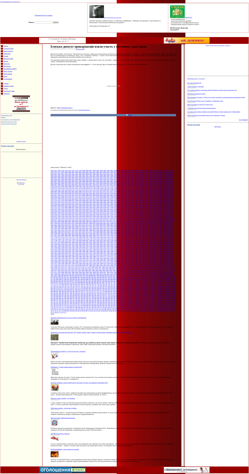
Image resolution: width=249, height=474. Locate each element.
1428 (171, 253)
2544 (66, 198)
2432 (90, 204)
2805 (132, 184)
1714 (150, 239)
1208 (83, 265)
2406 (59, 205)
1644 (150, 242)
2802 (143, 184)
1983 (66, 226)
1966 (125, 226)
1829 (115, 233)
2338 (52, 209)
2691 (164, 190)
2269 (171, 211)
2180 (115, 216)
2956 (94, 177)
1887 (157, 230)
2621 (164, 193)
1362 (157, 256)
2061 (160, 221)
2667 (125, 191)
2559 (136, 197)
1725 (111, 239)
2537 (90, 198)
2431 (94, 204)
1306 (108, 260)
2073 (118, 221)
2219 (101, 214)
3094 (101, 170)
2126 (59, 219)
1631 (73, 244)
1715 (146, 239)
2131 (164, 218)
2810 (115, 184)
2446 (164, 202)
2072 (122, 221)
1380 (94, 256)
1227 (139, 263)
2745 (97, 188)
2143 (122, 218)
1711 (160, 239)
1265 (129, 261)
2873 (139, 181)
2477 (55, 202)
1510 (129, 249)
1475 (129, 251)
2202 (160, 214)
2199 (171, 214)
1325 (164, 258)
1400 (146, 254)
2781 (94, 186)
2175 (132, 216)
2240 (150, 212)
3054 (118, 172)
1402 (139, 254)
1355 (59, 258)
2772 (125, 186)
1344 (97, 258)
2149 (101, 218)
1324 (167, 258)
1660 (94, 242)
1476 (125, 251)
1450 (94, 253)
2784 (83, 186)
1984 (62, 226)
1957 (157, 226)
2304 (171, 209)
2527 (125, 198)
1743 (171, 237)
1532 (52, 249)
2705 (115, 190)
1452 (87, 253)
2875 (132, 181)
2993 (87, 176)
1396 (160, 254)
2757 (55, 188)
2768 (139, 186)
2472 (73, 202)
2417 (143, 204)
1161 (120, 267)
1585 (111, 246)
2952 (108, 177)
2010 (94, 225)
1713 (153, 239)
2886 (94, 181)
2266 (59, 212)
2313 (139, 209)
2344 (153, 207)
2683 (69, 191)
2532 (108, 198)
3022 (108, 174)
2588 (157, 195)
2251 (111, 212)
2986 (111, 176)
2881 (111, 181)
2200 (167, 214)
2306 (164, 209)
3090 (115, 170)
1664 (80, 242)
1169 (92, 267)
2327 (90, 209)
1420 (76, 254)
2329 (83, 209)
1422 (69, 254)
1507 (139, 249)
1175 (72, 267)
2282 (125, 211)
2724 (171, 188)
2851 (94, 183)
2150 (97, 218)
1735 (76, 239)
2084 (80, 221)
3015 (132, 174)
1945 (76, 228)
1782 (157, 235)
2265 (62, 212)
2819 (83, 184)
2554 (153, 197)
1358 (171, 256)
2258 (87, 212)
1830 (111, 233)
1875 (76, 232)
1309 (97, 260)
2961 (76, 177)
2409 (171, 204)
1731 (90, 239)
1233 (118, 263)
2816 (94, 184)
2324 (101, 209)
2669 (118, 191)
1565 (59, 247)
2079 (97, 221)
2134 (153, 218)
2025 (164, 223)
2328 (87, 209)
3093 (104, 170)
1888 (153, 230)
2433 (87, 204)
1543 (136, 247)
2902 (160, 179)
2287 (108, 211)
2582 (55, 197)
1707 (52, 240)
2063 (153, 221)
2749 (83, 188)
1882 (52, 232)
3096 (94, 170)
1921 (160, 228)
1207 (87, 265)
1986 (55, 226)
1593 (83, 246)
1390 (59, 256)
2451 (146, 202)
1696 (90, 240)
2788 (69, 186)
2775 (115, 186)
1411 (108, 254)
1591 (90, 246)
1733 (83, 239)
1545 (129, 247)
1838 (83, 233)
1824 (132, 233)
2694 (153, 190)
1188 (152, 265)
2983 (122, 176)
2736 (129, 188)
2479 (171, 200)
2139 (136, 218)
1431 (160, 253)
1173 (79, 267)
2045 (94, 223)
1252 (52, 263)
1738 (66, 239)
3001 (59, 176)
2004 (115, 225)
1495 (59, 251)
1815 (164, 233)
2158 (69, 218)
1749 (150, 237)
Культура (7, 64)
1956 (160, 226)
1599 (62, 246)
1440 (129, 253)
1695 (94, 240)
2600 (115, 195)
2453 (139, 202)
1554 (97, 247)
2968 (52, 177)
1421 (73, 254)
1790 (129, 235)
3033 (69, 174)
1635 (59, 244)
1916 (55, 230)
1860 (129, 232)
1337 (122, 258)
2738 (122, 188)
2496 (111, 200)
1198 (118, 265)
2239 (153, 212)
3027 (90, 174)
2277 (143, 211)
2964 (66, 177)
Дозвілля (6, 93)
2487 (143, 200)
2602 (108, 195)
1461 (55, 253)
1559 (80, 247)
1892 (139, 230)
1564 (62, 247)
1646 (143, 242)
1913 (66, 230)
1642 (157, 242)
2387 (125, 205)
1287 (52, 261)
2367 (73, 207)
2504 (83, 200)
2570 (97, 197)
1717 (139, 239)
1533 (171, 247)
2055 (59, 223)
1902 (104, 230)
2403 (69, 205)
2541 (76, 198)
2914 (118, 179)
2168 (157, 216)
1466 (160, 251)
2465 (97, 202)
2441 (59, 204)
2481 (164, 200)
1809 (62, 235)
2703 (122, 190)
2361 (94, 207)
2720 (62, 190)
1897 (122, 230)
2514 (171, 198)
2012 (87, 225)
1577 (139, 246)
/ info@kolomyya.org (16, 1)
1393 (171, 254)
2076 (108, 221)
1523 (83, 249)
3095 (97, 170)
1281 (73, 261)
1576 (143, 246)
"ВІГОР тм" (188, 17)
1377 (104, 256)
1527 (69, 249)
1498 (171, 249)
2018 (66, 225)
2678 (87, 191)
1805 (76, 235)
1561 (73, 247)
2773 (122, 186)
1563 (66, 247)
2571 (94, 197)
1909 (80, 230)
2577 (73, 197)
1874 (80, 232)
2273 (157, 211)
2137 (143, 218)
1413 (101, 254)
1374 (115, 256)
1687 (122, 240)
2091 (55, 221)
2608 (87, 195)
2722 (55, 190)
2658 (157, 191)
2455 (132, 202)
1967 (122, 226)
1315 (76, 260)
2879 (118, 181)
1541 (143, 247)
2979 (136, 176)
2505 (80, 200)
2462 (108, 202)
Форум (6, 46)
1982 (69, 226)
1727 (104, 239)
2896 (59, 181)
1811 (55, 235)
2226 (76, 214)
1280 (76, 261)
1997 (139, 225)
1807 (69, 235)
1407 (122, 254)
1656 (108, 242)
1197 (121, 265)
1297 (139, 260)
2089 (62, 221)
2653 (52, 193)
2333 (69, 209)
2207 (143, 214)
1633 (66, 244)
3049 (136, 172)
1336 (125, 258)
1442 (122, 253)
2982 (125, 176)
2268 (52, 212)
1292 (157, 260)
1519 (97, 249)
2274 (153, 211)
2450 (150, 202)
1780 (164, 235)
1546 (125, 247)
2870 (150, 181)
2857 (73, 183)
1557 (87, 247)
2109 (117, 219)
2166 (164, 216)
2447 (160, 202)
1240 (94, 263)
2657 (160, 191)
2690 (167, 190)
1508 (136, 249)
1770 (76, 237)
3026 (94, 174)
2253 (104, 212)
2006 (108, 225)
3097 (90, 170)
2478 (52, 202)
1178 (62, 267)
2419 (136, 204)
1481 (108, 251)
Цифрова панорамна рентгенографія (112, 17)
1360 (164, 256)
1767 (87, 237)
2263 (69, 212)
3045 (150, 172)
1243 (83, 263)
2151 (94, 218)
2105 (131, 219)
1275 (94, 261)
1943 (83, 228)
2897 (55, 181)
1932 (122, 228)
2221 (94, 214)
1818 (153, 233)
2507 (73, 200)
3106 (59, 170)
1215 (59, 265)
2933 (52, 179)
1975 (94, 226)
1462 (52, 253)
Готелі (6, 88)
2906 (146, 179)
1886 (160, 230)
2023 (171, 223)
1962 (139, 226)
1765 (94, 237)
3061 (94, 172)
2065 (146, 221)
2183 (104, 216)
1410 (111, 254)
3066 (76, 172)
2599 (118, 195)
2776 (111, 186)
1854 (150, 232)
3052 (125, 172)
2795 (167, 184)
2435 (80, 204)
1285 (59, 261)
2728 (157, 188)
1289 (167, 260)
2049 (80, 223)
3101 (76, 170)
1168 (96, 267)
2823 (69, 184)
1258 (153, 261)
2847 (108, 183)
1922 (157, 228)
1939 (97, 228)
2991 (94, 176)
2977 (143, 176)
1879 (62, 232)
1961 (143, 226)
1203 (101, 265)
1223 (153, 263)
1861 (125, 232)
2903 (157, 179)
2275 (150, 211)
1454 (80, 253)
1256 (160, 261)
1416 (90, 254)
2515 (167, 198)
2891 (76, 181)
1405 (129, 254)
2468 (87, 202)
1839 (80, 233)
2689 (171, 190)
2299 (66, 211)
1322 (52, 260)
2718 (69, 190)
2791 (59, 186)
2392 (108, 205)
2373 (52, 207)
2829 (171, 183)
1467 (157, 251)
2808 (122, 184)
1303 (118, 260)
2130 (167, 218)
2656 (164, 191)
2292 (90, 211)
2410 (167, 204)
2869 (153, 181)
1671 (55, 242)
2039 (115, 223)
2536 (94, 198)
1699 (80, 240)
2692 (160, 190)
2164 (171, 216)
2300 (62, 211)
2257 (90, 212)
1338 (118, 258)
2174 (136, 216)
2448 (157, 202)
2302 (55, 211)
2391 (111, 205)
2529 (118, 198)
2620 (167, 193)
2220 (97, 214)
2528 (122, 198)
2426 (111, 204)
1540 (146, 247)
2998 (69, 176)
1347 (87, 258)
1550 (111, 247)
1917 (52, 230)
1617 (122, 244)
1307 (104, 260)
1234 (115, 263)
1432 (157, 253)
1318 (66, 260)
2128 (52, 219)
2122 (73, 219)
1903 (101, 230)
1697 (87, 240)
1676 (160, 240)
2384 (136, 205)
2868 (157, 181)
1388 (66, 256)
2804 (136, 184)
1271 (108, 261)
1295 (146, 260)
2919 (101, 179)
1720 (129, 239)
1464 (167, 251)
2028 (153, 223)
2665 (132, 191)
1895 (129, 230)
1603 (171, 244)
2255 (97, 212)
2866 (164, 181)
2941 (146, 177)
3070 (62, 172)
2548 (52, 198)
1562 (69, 247)
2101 (145, 219)
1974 (97, 226)
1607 (157, 244)
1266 (125, 261)
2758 (52, 188)
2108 (121, 219)
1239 (97, 263)
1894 (132, 230)
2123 (69, 219)
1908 (83, 230)
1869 (97, 232)
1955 (164, 226)
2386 (129, 205)
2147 (108, 218)
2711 (94, 190)
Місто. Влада (8, 71)
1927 (139, 228)
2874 (136, 181)
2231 (59, 214)
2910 (132, 179)
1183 (169, 265)
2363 (87, 207)
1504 (150, 249)
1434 (150, 253)
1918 (171, 228)
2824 (66, 184)
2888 (87, 181)
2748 (87, 188)
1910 (76, 230)
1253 (171, 261)
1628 (83, 244)
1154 (144, 267)
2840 (132, 183)
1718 (136, 239)
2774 (118, 186)
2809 (118, 184)
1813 (171, 233)
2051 (73, 223)
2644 (83, 193)
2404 (66, 205)
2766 (146, 186)
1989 (167, 225)
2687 (55, 191)
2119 (83, 219)
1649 (132, 242)
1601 (55, 246)
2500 (97, 200)
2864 (171, 181)
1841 (73, 233)
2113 (104, 219)
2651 (59, 193)
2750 (80, 188)
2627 (143, 193)
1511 (125, 249)
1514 (115, 249)
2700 (132, 190)
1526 (73, 249)
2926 (76, 179)
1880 (59, 232)
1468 (153, 251)
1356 (55, 258)
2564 (118, 197)
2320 (115, 209)
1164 (109, 267)
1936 (108, 228)
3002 (55, 176)
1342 (104, 258)
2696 (146, 190)
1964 (132, 226)
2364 (83, 207)
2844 (118, 183)
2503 (87, 200)
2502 (90, 200)
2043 (101, 223)
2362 (90, 207)
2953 (104, 177)
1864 (115, 232)
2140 (132, 218)
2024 (167, 223)
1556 (90, 247)
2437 (73, 204)
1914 (62, 230)
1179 (58, 267)
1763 (101, 237)
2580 (62, 197)
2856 (76, 183)
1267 (122, 261)
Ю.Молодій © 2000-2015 (21, 179)
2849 (101, 183)
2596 (129, 195)
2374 (171, 205)
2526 (129, 198)
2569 (101, 197)
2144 (118, 218)
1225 (146, 263)
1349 (80, 258)
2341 (164, 207)
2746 (94, 188)
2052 (69, 223)
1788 (136, 235)
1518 (101, 249)
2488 (139, 200)
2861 (59, 183)
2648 (69, 193)
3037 (55, 174)
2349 (136, 207)
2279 (136, 211)
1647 (139, 242)
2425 (115, 204)
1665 (76, 242)
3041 (164, 172)
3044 (153, 172)
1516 (108, 249)
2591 (146, 195)
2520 (150, 198)
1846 (55, 233)
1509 (132, 249)
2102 (142, 219)
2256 (94, 212)
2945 (132, 177)
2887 (90, 181)
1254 (167, 261)
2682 (73, 191)
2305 (167, 209)
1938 (101, 228)
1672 (52, 242)
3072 (55, 172)
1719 (132, 239)
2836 (146, 183)
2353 (122, 207)
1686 (125, 240)
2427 (108, 204)
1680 (146, 240)
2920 (97, 179)
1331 (143, 258)
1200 (111, 265)
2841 (129, 183)
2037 (122, 223)
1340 (111, 258)
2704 (118, 190)
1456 (73, 253)
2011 (90, 225)
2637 (108, 193)
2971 (164, 176)
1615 (129, 244)
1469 (150, 251)
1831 (108, 233)
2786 (76, 186)
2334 (66, 209)
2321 (111, 209)
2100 (149, 219)
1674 (167, 240)
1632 (69, 244)
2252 (108, 212)
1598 (66, 246)
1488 (83, 251)
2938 (157, 177)
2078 (101, 221)
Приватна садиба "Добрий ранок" (9, 123)
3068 (69, 172)
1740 (59, 239)
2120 (80, 219)
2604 (101, 195)
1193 (135, 265)
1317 (69, 260)
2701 (129, 190)
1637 (52, 244)
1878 (66, 232)
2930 (62, 179)
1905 (94, 230)
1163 (113, 267)
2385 (132, 205)
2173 (139, 216)
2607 (90, 195)
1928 (136, 228)
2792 (55, 186)
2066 (143, 221)
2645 (80, 193)
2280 (132, 211)
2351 (129, 207)
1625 (94, 244)
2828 (52, 184)
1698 (83, 240)
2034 (132, 223)
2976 (146, 176)
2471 (76, 202)
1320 (59, 260)
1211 (73, 265)
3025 (97, 174)
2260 (80, 212)
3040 (167, 172)
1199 (115, 265)
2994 (83, 176)
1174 (75, 267)
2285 (115, 211)
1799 (97, 235)
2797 (160, 184)
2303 (52, 211)
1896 (125, 230)
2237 (160, 212)
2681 (76, 191)
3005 (167, 174)
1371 (125, 256)
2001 (125, 225)
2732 (143, 188)
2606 (94, 195)
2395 (97, 205)
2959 (83, 177)
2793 (52, 186)
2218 (104, 214)
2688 (52, 191)
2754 (66, 188)
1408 (118, 254)
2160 (62, 218)
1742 (52, 239)
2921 (94, 179)
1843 (66, 233)
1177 (65, 267)
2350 (132, 207)
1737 (69, 239)
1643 (153, 242)
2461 (111, 202)
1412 (104, 254)
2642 (90, 193)
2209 (136, 214)
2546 (59, 198)
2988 (104, 176)
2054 (62, 223)
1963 (136, 226)
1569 (167, 246)
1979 (80, 226)
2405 (62, 205)
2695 (150, 190)
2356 (111, 207)
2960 (80, 177)
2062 (157, 221)
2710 (97, 190)
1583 (118, 246)
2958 (87, 177)
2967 (55, 177)
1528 (66, 249)
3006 (164, 174)
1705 (59, 240)
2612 (73, 195)
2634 (118, 193)
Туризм (6, 83)
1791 (125, 235)
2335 (62, 209)
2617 (55, 195)
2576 (76, 197)
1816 (160, 233)
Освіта (6, 61)
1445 (111, 253)
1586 (108, 246)
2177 (125, 216)
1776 (55, 237)
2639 (101, 193)
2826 (59, 184)
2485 (150, 200)
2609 (83, 195)
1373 (118, 256)
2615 (62, 195)
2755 (62, 188)
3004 (171, 174)
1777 (52, 237)
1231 (125, 263)
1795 (111, 235)
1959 (150, 226)
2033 (136, 223)
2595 (132, 195)
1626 (90, 244)
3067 (73, 172)
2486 (146, 200)
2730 (150, 188)
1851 (160, 232)
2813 (104, 184)
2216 (111, 214)
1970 (111, 226)
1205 (94, 265)
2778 (104, 186)
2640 (97, 193)
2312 (143, 209)
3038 (52, 174)
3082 (143, 170)
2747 (90, 188)
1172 (82, 267)
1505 (146, 249)
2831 (164, 183)
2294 (83, 211)
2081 (90, 221)
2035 (129, 223)
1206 (90, 265)
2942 (143, 177)
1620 (111, 244)
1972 (104, 226)
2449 (153, 202)
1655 (111, 242)
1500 (164, 249)
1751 (143, 237)
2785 (80, 186)
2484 (153, 200)
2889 (83, 181)
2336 (59, 209)
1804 (80, 235)
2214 (118, 214)
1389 (62, 256)
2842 (125, 183)
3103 (69, 170)
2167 (160, 216)
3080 (150, 170)
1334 (132, 258)
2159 (66, 218)
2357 (108, 207)
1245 (76, 263)
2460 (115, 202)
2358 (104, 207)
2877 (125, 181)
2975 (150, 176)
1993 (153, 225)
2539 (83, 198)
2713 (87, 190)
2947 (125, 177)
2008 (101, 225)
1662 (87, 242)
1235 (111, 263)
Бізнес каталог (8, 51)
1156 (137, 267)
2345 (150, 207)
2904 (153, 179)
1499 (167, 249)
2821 (76, 184)
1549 (115, 247)
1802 (87, 235)
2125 (62, 219)
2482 (160, 200)
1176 (69, 267)
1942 (87, 228)
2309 (153, 209)
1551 (108, 247)
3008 (157, 174)
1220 (164, 263)
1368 (136, 256)
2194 (66, 216)
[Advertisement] (7, 164)
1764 (97, 237)
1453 (83, 253)
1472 (139, 251)
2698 (139, 190)
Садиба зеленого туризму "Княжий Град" (10, 119)
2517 (160, 198)
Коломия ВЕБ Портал (84, 110)
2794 (171, 184)
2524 (136, 198)
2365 (80, 207)
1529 (62, 249)
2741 (111, 188)
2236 (164, 212)
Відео (5, 76)
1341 (108, 258)
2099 (152, 219)
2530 (115, 198)
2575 (80, 197)
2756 (59, 188)
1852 (157, 232)
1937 (104, 228)
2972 (160, 176)
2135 (150, 218)
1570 (164, 246)
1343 (101, 258)
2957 (90, 177)
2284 (118, 211)
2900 (167, 179)
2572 (90, 197)
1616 (125, 244)
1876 (73, 232)
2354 (118, 207)
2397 (90, 205)
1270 (111, 261)
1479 (115, 251)
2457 (125, 202)
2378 (157, 205)
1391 (55, 256)
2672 (108, 191)
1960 (146, 226)
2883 (104, 181)
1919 (167, 228)
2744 (101, 188)
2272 (160, 211)
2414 (153, 204)
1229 (132, 263)
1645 (146, 242)
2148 (104, 218)
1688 (118, 240)
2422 (125, 204)
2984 (118, 176)
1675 (164, 240)
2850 (97, 183)
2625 (150, 193)
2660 (150, 191)
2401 (76, 205)
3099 (83, 170)
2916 (111, 179)
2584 (171, 195)
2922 (90, 179)
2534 (101, 198)
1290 (164, 260)
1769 (80, 237)
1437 (139, 253)
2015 (76, 225)
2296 (76, 211)
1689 (115, 240)
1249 (62, 263)
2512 (55, 200)
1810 (59, 235)
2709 (101, 190)
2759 (171, 186)
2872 (143, 181)
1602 (52, 246)
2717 (73, 190)
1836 (90, 233)
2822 (73, 184)
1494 (62, 251)
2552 (160, 197)
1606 (160, 244)
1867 (104, 232)
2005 (111, 225)
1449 (97, 253)
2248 (122, 212)
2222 (90, 214)
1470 (146, 251)
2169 (153, 216)
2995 (80, 176)
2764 (153, 186)
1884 (167, 230)
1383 (83, 256)
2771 (129, 186)
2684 (66, 191)
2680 (80, 191)
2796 (164, 184)
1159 (126, 267)
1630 (76, 244)
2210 (132, 214)
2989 (101, 176)
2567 (108, 197)
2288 (104, 211)
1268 (118, 261)
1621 (108, 244)
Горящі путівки (9, 86)
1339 (115, 258)
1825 (129, 233)
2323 (104, 209)
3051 (129, 172)
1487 (87, 251)
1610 (146, 244)
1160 (123, 267)
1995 (146, 225)
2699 (136, 190)
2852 (90, 183)
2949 (118, 177)
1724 (115, 239)
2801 (146, 184)
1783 (153, 235)
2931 (59, 179)
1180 (55, 267)
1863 (118, 232)
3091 (111, 170)
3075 (167, 170)
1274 (97, 261)
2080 (94, 221)
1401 (143, 254)
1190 (145, 265)
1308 (101, 260)
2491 (129, 200)
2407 (55, 205)
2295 (80, 211)
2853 (87, 183)
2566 (111, 197)
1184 (166, 265)
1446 (108, 253)
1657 (104, 242)
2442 (55, 204)
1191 (142, 265)
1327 (157, 258)
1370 (129, 256)
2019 (62, 225)
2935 (167, 177)
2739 (118, 188)
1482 (104, 251)
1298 (136, 260)
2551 (164, 197)
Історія (6, 56)
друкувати (81, 49)
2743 (104, 188)
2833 (157, 183)
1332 (139, 258)
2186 (94, 216)
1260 (146, 261)
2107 (124, 219)
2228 (69, 214)
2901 (164, 179)
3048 (139, 172)
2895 (62, 181)
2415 (150, 204)
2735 (132, 188)
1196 (125, 265)
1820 (146, 233)
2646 (76, 193)
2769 (136, 186)
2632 (125, 193)
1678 (153, 240)
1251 (55, 263)
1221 (160, 263)
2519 (153, 198)
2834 (153, 183)
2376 (164, 205)
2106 (128, 219)
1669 (62, 242)
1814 (167, 233)
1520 (94, 249)
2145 (115, 218)
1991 (160, 225)
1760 (111, 237)
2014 (80, 225)
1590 (94, 246)
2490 (132, 200)
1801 (90, 235)
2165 (167, 216)
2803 (139, 184)
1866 (108, 232)
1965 (129, 226)
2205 (150, 214)
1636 (55, 244)
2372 (55, 207)
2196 (59, 216)
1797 (104, 235)
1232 (122, 263)
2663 (139, 191)
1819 (150, 233)
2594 (136, 195)
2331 (76, 209)
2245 (132, 212)
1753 (136, 237)
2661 (146, 191)
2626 (146, 193)
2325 (97, 209)
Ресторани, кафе (9, 91)
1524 (80, 249)
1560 (76, 247)
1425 (59, 254)
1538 (153, 247)
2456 (129, 202)
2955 (97, 177)
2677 (90, 191)
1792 (122, 235)
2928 (69, 179)
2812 (108, 184)
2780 (97, 186)
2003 (118, 225)
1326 (160, 258)
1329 (150, 258)
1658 (101, 242)
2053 (66, 223)
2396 (94, 205)
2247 (125, 212)
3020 (115, 174)
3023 (104, 174)
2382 (143, 205)
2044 (97, 223)
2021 (55, 225)
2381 (146, 205)
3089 (118, 170)
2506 (76, 200)
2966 (59, 177)
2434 (83, 204)
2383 (139, 205)
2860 (62, 183)
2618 (52, 195)
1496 (55, 251)
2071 (125, 221)
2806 (129, 184)
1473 (136, 251)
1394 (167, 254)
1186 (159, 265)
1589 (97, 246)
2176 (129, 216)
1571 (160, 246)
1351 (73, 258)
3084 (136, 170)
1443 (118, 253)
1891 (143, 230)
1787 (139, 235)
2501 (94, 200)
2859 (66, 183)
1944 (80, 228)
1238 (101, 263)
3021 (111, 174)
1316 (73, 260)
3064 (83, 172)
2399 (83, 205)
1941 (90, 228)
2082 (87, 221)
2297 (73, 211)
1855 (146, 232)
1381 (90, 256)
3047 (143, 172)
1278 (83, 261)
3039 (171, 172)
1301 (125, 260)
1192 (138, 265)
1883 (171, 230)
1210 (76, 265)
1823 (136, 233)
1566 (55, 247)
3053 (122, 172)
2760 (167, 186)
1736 (73, 239)
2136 (146, 218)
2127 (55, 219)
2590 (150, 195)
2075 (111, 221)
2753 (69, 188)
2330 (80, 209)
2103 (138, 219)
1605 (164, 244)
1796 (108, 235)
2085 (76, 221)
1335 (129, 258)
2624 (153, 193)
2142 (125, 218)
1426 (55, 254)
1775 (59, 237)
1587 (104, 246)
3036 (59, 174)
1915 (59, 230)
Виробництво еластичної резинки (9, 121)
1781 (160, 235)
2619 (171, 193)
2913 (122, 179)
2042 (104, 223)
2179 (118, 216)
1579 (132, 246)
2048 (83, 223)
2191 (76, 216)
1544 (132, 247)
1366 (143, 256)
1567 (52, 247)
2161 (59, 218)
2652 (55, 193)
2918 (104, 179)
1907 (87, 230)
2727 (160, 188)
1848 (171, 232)
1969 (115, 226)
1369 (132, 256)
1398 (153, 254)
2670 (115, 191)
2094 (170, 219)
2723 (52, 190)
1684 (132, 240)
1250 (59, 263)
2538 (87, 198)
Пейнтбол (3, 117)
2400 (80, 205)
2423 (122, 204)
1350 (76, 258)
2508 (69, 200)
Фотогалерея (8, 74)
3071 (59, 172)
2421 (129, 204)
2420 (132, 204)
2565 (115, 197)
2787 (73, 186)
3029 (83, 174)
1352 (69, 258)
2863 (52, 183)
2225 (80, 214)
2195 (62, 216)
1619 (115, 244)
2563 (122, 197)
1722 (122, 239)
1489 (80, 251)
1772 (69, 237)
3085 (132, 170)
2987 (108, 176)
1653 (118, 242)
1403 (136, 254)
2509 (66, 200)
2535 (97, 198)
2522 (143, 198)
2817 (90, 184)
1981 (73, 226)
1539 (150, 247)
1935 (111, 228)
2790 (62, 186)
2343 (157, 207)
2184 (101, 216)
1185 (162, 265)
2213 (122, 214)
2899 (171, 179)
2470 (80, 202)
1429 (167, 253)
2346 (146, 207)
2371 (59, 207)
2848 (104, 183)
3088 (122, 170)
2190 (80, 216)
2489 (136, 200)
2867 (160, 181)
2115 (97, 219)
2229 (66, 214)
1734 (80, 239)
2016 (73, 225)
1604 (167, 244)
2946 (129, 177)
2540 (80, 198)
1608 (153, 244)
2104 (135, 219)
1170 (89, 267)
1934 (115, 228)
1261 (143, 261)
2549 (171, 197)
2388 (122, 205)
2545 (62, 198)
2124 (66, 219)
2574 (83, 197)
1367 (139, 256)
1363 (153, 256)
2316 (129, 209)
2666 (129, 191)
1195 (128, 265)
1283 (66, 261)
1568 (171, 246)
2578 (69, 197)
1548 (118, 247)
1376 (108, 256)
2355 (115, 207)
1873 (83, 232)
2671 (111, 191)
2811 (111, 184)
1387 (69, 256)
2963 (69, 177)
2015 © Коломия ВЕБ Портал (6, 1)
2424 (118, 204)
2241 (146, 212)
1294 (150, 260)
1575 (146, 246)
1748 (153, 237)
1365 (146, 256)
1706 (55, 240)
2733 (139, 188)
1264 (132, 261)
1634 (62, 244)
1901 (108, 230)
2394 (101, 205)
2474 (66, 202)
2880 (115, 181)
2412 (160, 204)
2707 (108, 190)
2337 (55, 209)
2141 (129, 218)
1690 (111, 240)
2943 (139, 177)
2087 (69, 221)
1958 (153, 226)
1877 (69, 232)
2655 (167, 191)
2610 (80, 195)
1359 (167, 256)
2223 (87, 214)
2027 (157, 223)
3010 (150, 174)
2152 (90, 218)
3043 (157, 172)
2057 (52, 223)
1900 (111, 230)
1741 (55, 239)
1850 (164, 232)
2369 (66, 207)
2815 (97, 184)
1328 (153, 258)
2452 (143, 202)
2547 (55, 198)
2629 (136, 193)
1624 (97, 244)
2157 (73, 218)
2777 (108, 186)
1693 (101, 240)
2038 (118, 223)
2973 (157, 176)
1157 (133, 267)
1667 (69, 242)
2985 (115, 176)
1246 (73, 263)
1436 (143, 253)
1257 (157, 261)
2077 (104, 221)
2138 (139, 218)
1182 (172, 265)
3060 (97, 172)
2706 (111, 190)
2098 (156, 219)
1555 (94, 247)
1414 (97, 254)
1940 (94, 228)
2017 (69, 225)
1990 (164, 225)
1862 (122, 232)
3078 (157, 170)
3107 (55, 170)
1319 (62, 260)
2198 (52, 216)
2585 (167, 195)
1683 (136, 240)
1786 (143, 235)
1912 (69, 230)
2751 (76, 188)
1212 (69, 265)
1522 (87, 249)
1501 (160, 249)
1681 (143, 240)
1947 (69, 228)
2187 (90, 216)
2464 (101, 202)
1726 (108, 239)
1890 (146, 230)
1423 (66, 254)
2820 (80, 184)
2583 (52, 197)
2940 (150, 177)
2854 (83, 183)
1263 (136, 261)
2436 (76, 204)
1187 (155, 265)
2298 (69, 211)
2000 (129, 225)
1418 (83, 254)
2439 (66, 204)
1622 (104, 244)
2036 (125, 223)
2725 (167, 188)
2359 (101, 207)
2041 (108, 223)
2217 (108, 214)
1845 (59, 233)
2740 (115, 188)
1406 (125, 254)
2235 (167, 212)
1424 (62, 254)
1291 (160, 260)
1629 (80, 244)
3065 (80, 172)
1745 (164, 237)
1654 (115, 242)
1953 (171, 226)
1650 (129, 242)
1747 (157, 237)
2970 (167, 176)
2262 (73, 212)
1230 (129, 263)
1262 (139, 261)
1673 (171, 240)
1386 (73, 256)
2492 (125, 200)
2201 (164, 214)
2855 (80, 183)
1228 (136, 263)
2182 (108, 216)
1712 (157, 239)
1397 (157, 254)
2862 (55, 183)
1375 (111, 256)
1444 (115, 253)
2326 (94, 209)
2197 (55, 216)
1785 (146, 235)
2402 (73, 205)
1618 (118, 244)
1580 (129, 246)
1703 (66, 240)
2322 (108, 209)
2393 (104, 205)
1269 (115, 261)
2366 (76, 207)
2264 (66, 212)
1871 (90, 232)
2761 (164, 186)
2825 (62, 184)
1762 (104, 237)
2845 (115, 183)
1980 (76, 226)
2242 (143, 212)
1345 (94, 258)
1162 (116, 267)
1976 (90, 226)
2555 (150, 197)
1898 (118, 230)
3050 (132, 172)
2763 (157, 186)
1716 (143, 239)
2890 (80, 181)
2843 (122, 183)
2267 (55, 212)
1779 (167, 235)
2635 (115, 193)
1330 (146, 258)
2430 (97, 204)
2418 (139, 204)
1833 (101, 233)
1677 (157, 240)
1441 (125, 253)
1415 (94, 254)
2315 (132, 209)
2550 (167, 197)
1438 (136, 253)
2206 (146, 214)
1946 (73, 228)
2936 (164, 177)
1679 (150, 240)
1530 (59, 249)
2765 (150, 186)
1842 (69, 233)
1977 (87, 226)
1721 (125, 239)
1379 (97, 256)
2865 (167, 181)
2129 (171, 218)
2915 (115, 179)
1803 (83, 235)
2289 (101, 211)
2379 (153, 205)
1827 (122, 233)
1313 (83, 260)
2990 (97, 176)
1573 (153, 246)
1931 (125, 228)
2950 (115, 177)
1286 (55, 261)
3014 (136, 174)
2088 (66, 221)
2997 (73, 176)
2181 (111, 216)
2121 (76, 219)
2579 (66, 197)
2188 (87, 216)
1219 (167, 263)
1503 (153, 249)
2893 (69, 181)
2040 (111, 223)
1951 (55, 228)
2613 (69, 195)
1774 (62, 237)
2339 (171, 207)
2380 (150, 205)
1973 (101, 226)
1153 (147, 267)
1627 (87, 244)
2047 (87, 223)
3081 (146, 170)
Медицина (7, 66)
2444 (171, 202)
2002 (122, 225)
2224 (83, 214)
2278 (139, 211)
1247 (69, 263)
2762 (160, 186)
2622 (160, 193)
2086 (73, 221)
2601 (111, 195)
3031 (76, 174)
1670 (59, 242)
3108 (52, 170)
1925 (146, 228)
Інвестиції (7, 53)
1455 (76, 253)
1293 (153, 260)
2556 (146, 197)
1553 (101, 247)
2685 (62, 191)
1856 (143, 232)
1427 (52, 254)
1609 (150, 244)
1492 (69, 251)
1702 (69, 240)
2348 (139, 207)
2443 (52, 204)
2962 (73, 177)
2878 (122, 181)
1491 (73, 251)
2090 (59, 221)
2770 (132, 186)
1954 (167, 226)
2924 (83, 179)
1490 (76, 251)
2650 (62, 193)
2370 (62, 207)
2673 (104, 191)
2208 (139, 214)
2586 (164, 195)
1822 (139, 233)
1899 (115, 230)
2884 (101, 181)
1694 (97, 240)
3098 (87, 170)
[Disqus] (113, 140)
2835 (150, 183)
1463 (171, 251)
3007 (160, 174)
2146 (111, 218)
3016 (129, 174)
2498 (104, 200)
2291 (94, 211)
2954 (101, 177)
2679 (83, 191)
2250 (115, 212)
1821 (143, 233)
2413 (157, 204)
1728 (101, 239)
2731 (146, 188)
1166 (103, 267)
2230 (62, 214)
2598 (122, 195)
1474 (132, 251)
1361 (160, 256)
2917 (108, 179)
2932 (55, 179)
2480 (167, 200)
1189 (149, 265)
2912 (125, 179)
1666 (73, 242)
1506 (143, 249)
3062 (90, 172)
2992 (90, 176)
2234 (171, 212)
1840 (76, 233)
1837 (87, 233)
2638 (104, 193)
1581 (125, 246)
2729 (153, 188)
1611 (143, 244)
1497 (52, 251)
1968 (118, 226)
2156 (76, 218)
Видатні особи (8, 59)
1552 (104, 247)
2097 (159, 219)
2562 (125, 197)
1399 (150, 254)
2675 (97, 191)
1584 (115, 246)
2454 (136, 202)
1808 (66, 235)
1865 (111, 232)
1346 (90, 258)
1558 (83, 247)
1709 (167, 239)
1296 (143, 260)
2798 (157, 184)
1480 (111, 251)
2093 (173, 219)
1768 (83, 237)
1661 (90, 242)
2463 (104, 202)
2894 (66, 181)
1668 (66, 242)
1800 (94, 235)
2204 (153, 214)
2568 (104, 197)
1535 (164, 247)
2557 (143, 197)
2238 (157, 212)
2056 (55, 223)
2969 (171, 176)
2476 (59, 202)
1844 (62, 233)
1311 (90, 260)
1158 (130, 267)
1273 (101, 261)
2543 (69, 198)
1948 (66, 228)
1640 (164, 242)
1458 (66, 253)
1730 (94, 239)
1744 (167, 237)
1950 (59, 228)
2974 (153, 176)
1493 (66, 251)
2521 (146, 198)
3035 (62, 174)
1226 (143, 263)
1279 (80, 261)
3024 (101, 174)
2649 (66, 193)
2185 (97, 216)
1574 (150, 246)
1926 (143, 228)
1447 (104, 253)
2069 (132, 221)
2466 (94, 202)
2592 (143, 195)
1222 (157, 263)
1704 (62, 240)
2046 (90, 223)
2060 (164, 221)
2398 (87, 205)
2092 (52, 221)
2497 (108, 200)
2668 (122, 191)
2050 (76, 223)
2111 (110, 219)
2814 (101, 184)
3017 (125, 174)
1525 (76, 249)
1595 (76, 246)
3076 (164, 170)
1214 (62, 265)
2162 (55, 218)
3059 (101, 172)
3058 (104, 172)
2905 (150, 179)
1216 (55, 265)
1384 (80, 256)
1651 (125, 242)
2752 (73, 188)
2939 (153, 177)
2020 (59, 225)
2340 (167, 207)
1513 (118, 249)
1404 (132, 254)
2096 (163, 219)
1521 (90, 249)
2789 (66, 186)
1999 (132, 225)
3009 (153, 174)
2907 (143, 179)
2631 (129, 193)
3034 (66, 174)
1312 (87, 260)
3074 (171, 170)
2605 (97, 195)
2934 (171, 177)
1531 (55, 249)
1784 (150, 235)
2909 (136, 179)
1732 (87, 239)
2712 (90, 190)
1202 (104, 265)
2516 (164, 198)
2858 (69, 183)
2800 (150, 184)
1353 (66, 258)
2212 (125, 214)
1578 (136, 246)
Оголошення (8, 79)
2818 (87, 184)
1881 (55, 232)
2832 (160, 183)
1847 (52, 233)
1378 (101, 256)
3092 (108, 170)
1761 (108, 237)
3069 (66, 172)
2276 (146, 211)
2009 (97, 225)
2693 (157, 190)
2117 (90, 219)
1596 (73, 246)
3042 (160, 172)
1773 (66, 237)
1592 (87, 246)
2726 (164, 188)
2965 (62, 177)
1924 (150, 228)
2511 (59, 200)
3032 (73, 174)
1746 (160, 237)
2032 (139, 223)
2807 (125, 184)
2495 (115, 200)
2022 (52, 225)
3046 (146, 172)
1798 (101, 235)
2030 (146, 223)
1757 (122, 237)
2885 (97, 181)
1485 (94, 251)
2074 (115, 221)
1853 (153, 232)
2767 (143, 186)
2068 (136, 221)
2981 (129, 176)
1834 (97, 233)
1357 (52, 258)
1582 (122, 246)
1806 (73, 235)
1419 (80, 254)
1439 (132, 253)
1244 (80, 263)
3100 (80, 170)
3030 (80, 174)
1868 (101, 232)
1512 (122, 249)
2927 (73, 179)
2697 (143, 190)
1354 (62, 258)
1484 (97, 251)
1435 (146, 253)
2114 (100, 219)
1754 (132, 237)
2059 (167, 221)
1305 (111, 260)
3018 (122, 174)
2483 (157, 200)
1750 (146, 237)
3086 (129, 170)
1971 (108, 226)
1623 (101, 244)
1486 (90, 251)
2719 (66, 190)
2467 (90, 202)
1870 (94, 232)
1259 (150, 261)
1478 (118, 251)
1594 (80, 246)
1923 (153, 228)
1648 (136, 242)
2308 (157, 209)
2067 (139, 221)
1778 (171, 235)
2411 (164, 204)
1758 (118, 237)
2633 (122, 193)
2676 (94, 191)
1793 (118, 235)
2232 (55, 214)
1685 (129, 240)
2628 (139, 193)
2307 (160, 209)
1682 (139, 240)
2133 (157, 218)
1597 (69, 246)
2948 (122, 177)
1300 (129, 260)
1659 (97, 242)
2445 (167, 202)
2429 (101, 204)
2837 (143, 183)
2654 (171, 191)
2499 (101, 200)
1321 (55, 260)
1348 (83, 258)
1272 (104, 261)
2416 (146, 204)
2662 (143, 191)
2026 (160, 223)
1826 (125, 233)
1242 (87, 263)
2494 (118, 200)
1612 (139, 244)
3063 (87, 172)
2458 (122, 202)
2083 (83, 221)
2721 (59, 190)
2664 (136, 191)
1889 (150, 230)
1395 (164, 254)
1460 (59, 253)
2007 (104, 225)
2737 (125, 188)
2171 (146, 216)
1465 (164, 251)
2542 (73, 198)
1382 (87, 256)
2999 (66, 176)
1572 (157, 246)
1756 (125, 237)
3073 (52, 172)
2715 (80, 190)
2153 (87, 218)
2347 (143, 207)
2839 (136, 183)
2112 (107, 219)
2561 (129, 197)
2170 (150, 216)
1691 (108, 240)
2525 (132, 198)
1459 (62, 253)
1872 (87, 232)
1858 (136, 232)
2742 (108, 188)
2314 (136, 209)
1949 (62, 228)
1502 (157, 249)
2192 (73, 216)
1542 (139, 247)
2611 (76, 195)
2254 (101, 212)
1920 (164, 228)
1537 (157, 247)
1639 (167, 242)
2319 (118, 209)
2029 (150, 223)
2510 (62, 200)
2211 (129, 214)
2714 (83, 190)
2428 (104, 204)
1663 (83, 242)
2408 (52, 205)
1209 (80, 265)
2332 (73, 209)
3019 (118, 174)
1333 (136, 258)
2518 (157, 198)
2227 (73, 214)
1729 (97, 239)
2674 (101, 191)
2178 (122, 216)
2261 (76, 212)
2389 (118, 205)
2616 (59, 195)
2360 (97, 207)
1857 (139, 232)
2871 (146, 181)
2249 (118, 212)
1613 (136, 244)
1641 (160, 242)
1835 (94, 233)
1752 (139, 237)
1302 (122, 260)
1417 (87, 254)
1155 (140, 267)
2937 (160, 177)
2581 (59, 197)
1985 (59, 226)
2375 (167, 205)
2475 (62, 202)
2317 (125, 209)
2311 (146, 209)
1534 (167, 247)
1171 (86, 267)
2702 (125, 190)
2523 (139, 198)
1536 (160, 247)
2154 (83, 218)
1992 (157, 225)
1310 (94, 260)
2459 (118, 202)
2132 (160, 218)
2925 (80, 179)
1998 (136, 225)
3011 (146, 174)
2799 (153, 184)
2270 (167, 211)
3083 (139, 170)
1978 (83, 226)
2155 (80, 218)
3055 (115, 172)
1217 (52, 265)
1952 (52, 228)
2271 (164, 211)
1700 (76, 240)
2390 (115, 205)
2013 (83, 225)
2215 (115, 214)
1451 (90, 253)
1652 (122, 242)
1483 (101, 251)
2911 (129, 179)
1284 (62, 261)
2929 (66, 179)
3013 (139, 174)
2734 (136, 188)
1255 (164, 261)
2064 (150, 221)
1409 (115, 254)
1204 (97, 265)
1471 (143, 251)
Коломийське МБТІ (10, 69)
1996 (143, 225)
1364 (150, 256)
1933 (118, 228)
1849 (167, 232)
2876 (129, 181)
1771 (73, 237)
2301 (59, 211)
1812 (52, 235)
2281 (129, 211)
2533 (104, 198)
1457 (69, 253)
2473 (69, 202)
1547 (122, 247)
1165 (106, 267)
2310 (150, 209)
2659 (153, 191)
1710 (164, 239)
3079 (153, 170)
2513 (52, 200)
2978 (139, 176)
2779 (101, 186)
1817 (157, 233)
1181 (52, 267)
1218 (171, 263)
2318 (122, 209)
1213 (66, 265)
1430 (164, 253)
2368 (69, 207)
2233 (52, 214)
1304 (115, 260)
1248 (66, 263)
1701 (73, 240)
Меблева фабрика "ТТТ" (6, 115)
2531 (111, 198)
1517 (104, 249)
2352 (125, 207)
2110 (114, 219)
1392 (52, 256)
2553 (157, 197)
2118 (87, 219)
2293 (87, 211)
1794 (115, 235)
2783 (87, 186)
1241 (90, 263)
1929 (132, 228)
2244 (136, 212)
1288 (171, 260)
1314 (80, 260)
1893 (136, 230)
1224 (150, 263)
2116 (93, 219)
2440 (62, 204)
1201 (108, 265)
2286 (111, 211)
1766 (90, 237)
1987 (52, 226)
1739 (62, 239)
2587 (160, 195)
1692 (104, 240)
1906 (90, 230)
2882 (108, 181)
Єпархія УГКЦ (8, 48)
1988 (171, 225)
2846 (111, 183)
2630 (132, 193)
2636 (111, 193)
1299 (132, 260)
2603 (104, 195)
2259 (83, 212)
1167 (99, 267)
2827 (55, 184)
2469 (83, 202)
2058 (171, 221)
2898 (52, 181)
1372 (122, 256)
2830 (167, 183)
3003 (52, 176)
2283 (122, 211)
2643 (87, 193)
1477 (122, 251)
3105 (62, 170)
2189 (83, 216)
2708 (104, 190)
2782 (90, 186)
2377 (160, 205)
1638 (171, 242)
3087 (125, 170)
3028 (87, 174)
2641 (94, 193)
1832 (104, 233)
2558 (139, 197)
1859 (132, 232)
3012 (143, 174)
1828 (118, 233)
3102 (73, 170)
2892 (73, 181)
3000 (62, 176)
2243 (139, 212)
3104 (66, 170)
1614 (132, 244)
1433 (153, 253)
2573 (87, 197)
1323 (171, 258)
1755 (129, 237)
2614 (66, 195)
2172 (143, 216)
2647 (73, 193)
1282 (69, 261)
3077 (160, 170)
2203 (157, 214)
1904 (97, 230)
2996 (76, 176)
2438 (69, 204)
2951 (111, 177)
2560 (132, 197)
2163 (52, 218)
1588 (101, 246)
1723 (118, 239)
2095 (166, 219)
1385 (76, 256)
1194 (132, 265)
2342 (160, 207)
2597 (125, 195)
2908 (139, 179)
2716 (76, 190)
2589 (153, 195)
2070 (129, 221)
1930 (129, 228)
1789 (132, 235)
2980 (132, 176)
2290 (97, 211)
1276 (90, 261)
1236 (108, 263)
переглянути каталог (21, 141)
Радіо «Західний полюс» (65, 108)
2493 (122, 200)
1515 (111, 249)
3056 (111, 172)
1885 (164, 230)
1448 (101, 253)
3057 (108, 172)
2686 (59, 191)
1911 (73, 230)
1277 (87, 261)
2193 (69, 216)
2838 (139, 183)
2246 (129, 212)
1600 (59, 246)
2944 (136, 177)
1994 (150, 225)
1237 (104, 263)
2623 (157, 193)
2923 (87, 179)
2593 (139, 195)
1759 (115, 237)
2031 (143, 223)
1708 (171, 239)
